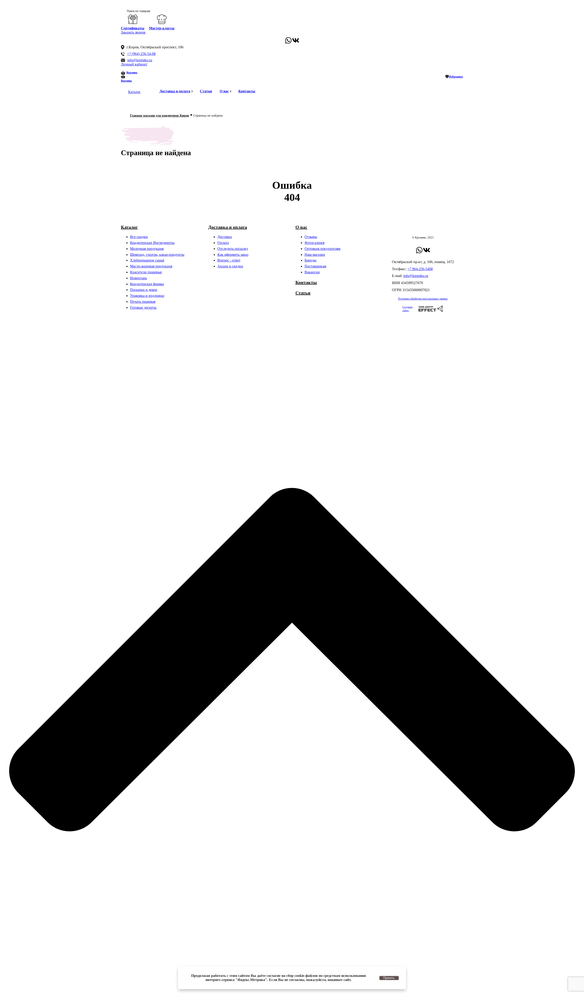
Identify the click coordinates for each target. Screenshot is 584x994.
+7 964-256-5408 (420, 269)
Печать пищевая (142, 301)
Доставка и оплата (174, 91)
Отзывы (311, 237)
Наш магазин (315, 254)
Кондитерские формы (147, 284)
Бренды (310, 260)
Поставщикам (315, 266)
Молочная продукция (147, 249)
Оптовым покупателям (322, 249)
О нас (224, 91)
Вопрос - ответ (228, 260)
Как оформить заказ (232, 254)
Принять (389, 978)
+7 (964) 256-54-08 (141, 54)
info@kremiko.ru (139, 60)
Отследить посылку (232, 249)
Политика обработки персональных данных (423, 298)
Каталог (134, 92)
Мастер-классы (162, 28)
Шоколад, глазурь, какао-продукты (157, 254)
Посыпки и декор (143, 290)
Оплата (223, 243)
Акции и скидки (230, 266)
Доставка (224, 237)
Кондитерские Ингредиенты (152, 243)
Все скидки (139, 237)
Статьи (206, 91)
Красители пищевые (146, 272)
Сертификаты (132, 28)
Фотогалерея (314, 243)
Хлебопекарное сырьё (147, 260)
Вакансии (312, 272)
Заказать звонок (133, 32)
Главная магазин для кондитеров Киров (159, 115)
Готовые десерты (143, 307)
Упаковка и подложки (147, 296)
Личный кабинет (134, 64)
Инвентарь (138, 278)
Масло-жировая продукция (151, 266)
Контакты (246, 91)
